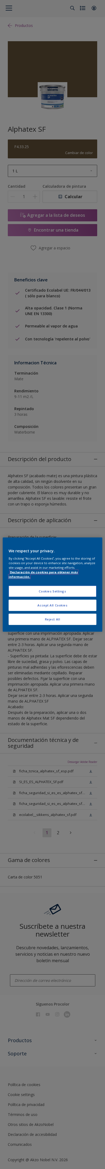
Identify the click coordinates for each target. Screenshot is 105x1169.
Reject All (52, 619)
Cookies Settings (52, 591)
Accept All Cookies (52, 605)
